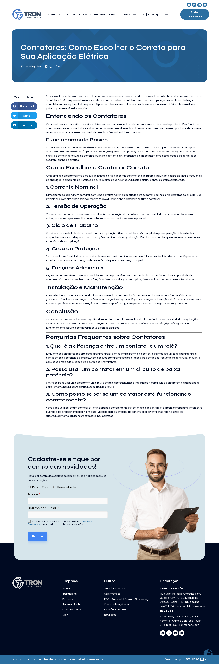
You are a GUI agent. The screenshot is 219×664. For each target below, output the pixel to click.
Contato (166, 14)
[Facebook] (189, 5)
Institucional (67, 14)
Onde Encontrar (129, 14)
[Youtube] (205, 5)
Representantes (104, 14)
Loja (146, 14)
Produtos (85, 14)
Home (51, 14)
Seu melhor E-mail (44, 508)
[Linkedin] (199, 5)
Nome (34, 494)
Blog (155, 14)
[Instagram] (194, 5)
